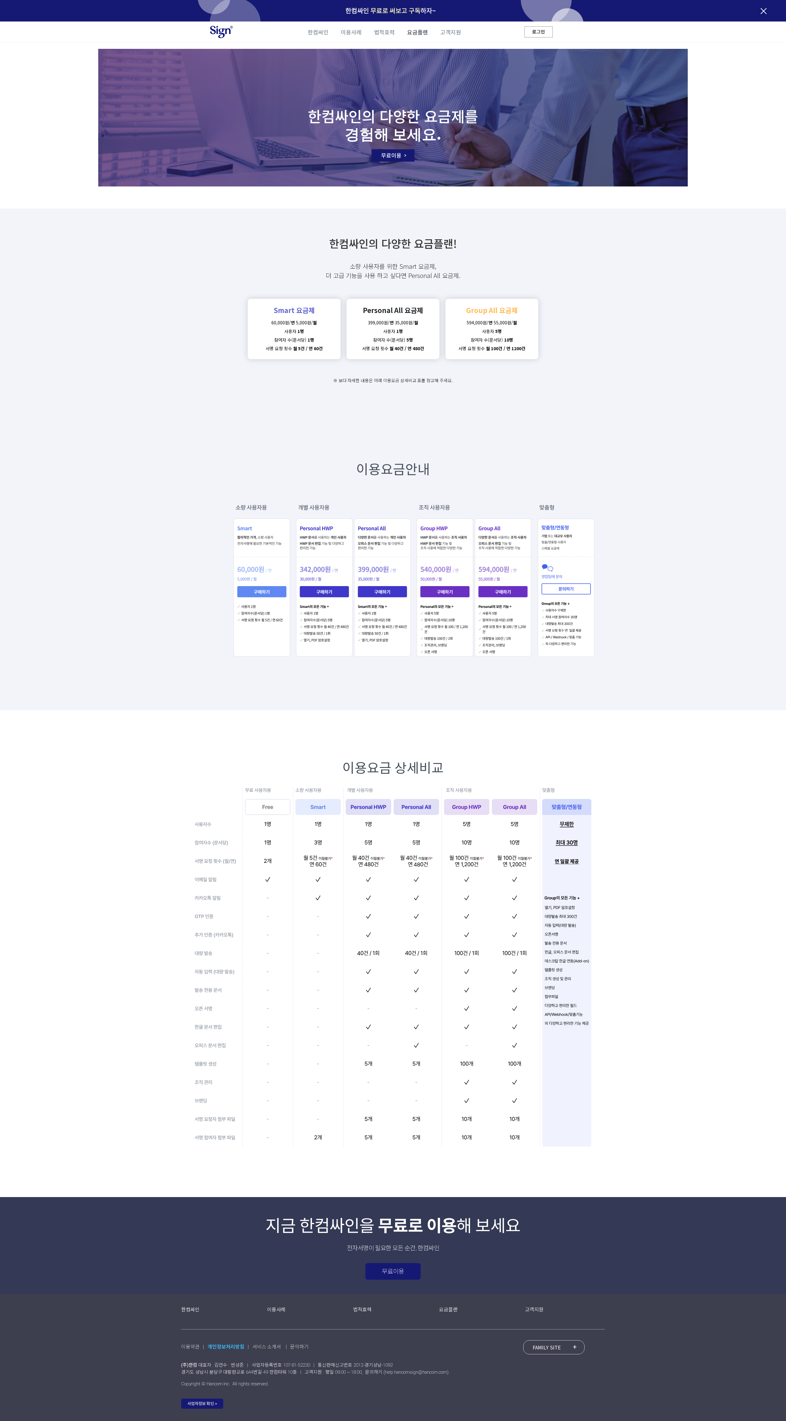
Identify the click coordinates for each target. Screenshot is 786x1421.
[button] (202, 1404)
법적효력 (384, 32)
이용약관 (191, 1347)
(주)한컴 (189, 1365)
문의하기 (299, 1347)
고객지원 (450, 32)
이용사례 (351, 32)
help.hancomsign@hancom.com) (417, 1372)
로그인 (538, 31)
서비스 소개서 (266, 1347)
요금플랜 (417, 32)
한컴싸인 (318, 32)
